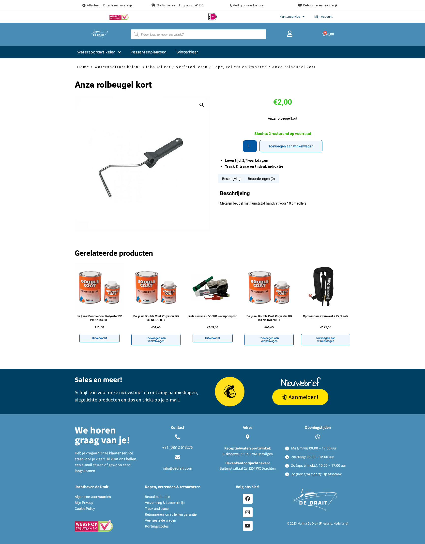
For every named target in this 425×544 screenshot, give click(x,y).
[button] (177, 5)
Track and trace (156, 509)
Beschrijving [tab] (231, 179)
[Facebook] (248, 499)
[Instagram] (248, 512)
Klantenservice (289, 16)
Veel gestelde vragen (160, 520)
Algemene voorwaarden (93, 497)
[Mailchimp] (229, 391)
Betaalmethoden (157, 497)
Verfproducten (192, 67)
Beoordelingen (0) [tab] (261, 179)
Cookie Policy (85, 509)
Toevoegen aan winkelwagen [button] (156, 339)
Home (83, 67)
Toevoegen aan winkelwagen (291, 146)
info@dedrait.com (177, 468)
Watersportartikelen (96, 52)
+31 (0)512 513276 (177, 447)
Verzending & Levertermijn (165, 503)
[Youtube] (248, 526)
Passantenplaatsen (149, 52)
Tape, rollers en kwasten (240, 67)
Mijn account (323, 16)
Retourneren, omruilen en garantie (171, 514)
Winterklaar (187, 52)
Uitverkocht (99, 338)
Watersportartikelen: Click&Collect (132, 67)
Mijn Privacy (84, 503)
